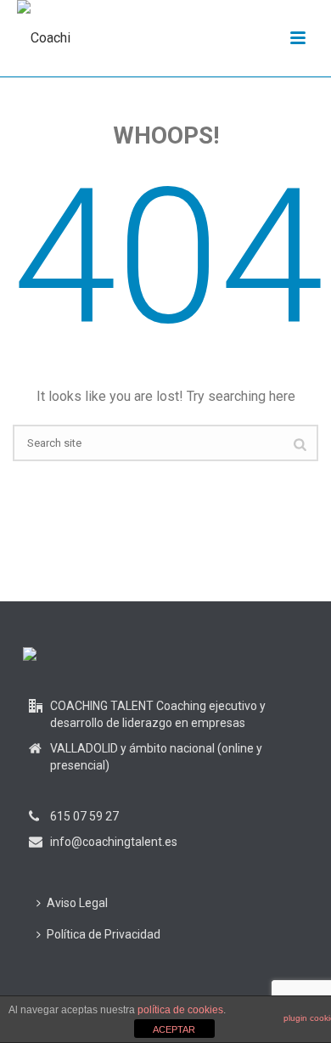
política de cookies (180, 1010)
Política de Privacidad (103, 934)
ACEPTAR (174, 1029)
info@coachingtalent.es (113, 841)
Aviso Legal (77, 903)
